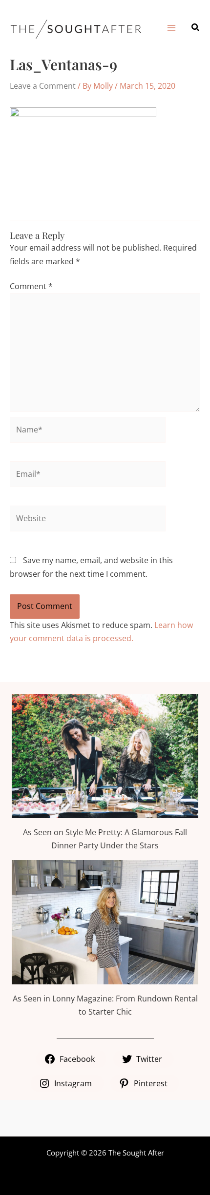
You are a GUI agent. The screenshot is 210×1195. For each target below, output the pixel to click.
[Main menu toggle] (171, 27)
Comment (31, 286)
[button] (195, 27)
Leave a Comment (43, 85)
